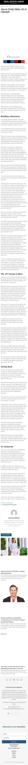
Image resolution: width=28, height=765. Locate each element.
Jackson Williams (14, 518)
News (14, 755)
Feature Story (8, 6)
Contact (14, 757)
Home (2, 6)
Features (14, 751)
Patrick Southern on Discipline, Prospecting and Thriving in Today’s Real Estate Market (13, 620)
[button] (5, 61)
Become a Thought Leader (14, 748)
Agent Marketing (14, 744)
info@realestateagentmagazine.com (16, 708)
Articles (14, 753)
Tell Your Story (14, 746)
